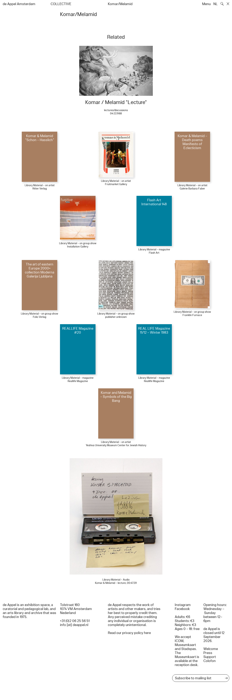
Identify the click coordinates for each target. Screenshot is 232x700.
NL (215, 4)
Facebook (182, 609)
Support (209, 657)
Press (207, 653)
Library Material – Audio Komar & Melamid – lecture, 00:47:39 (116, 581)
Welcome (210, 649)
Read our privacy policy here (129, 633)
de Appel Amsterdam (19, 4)
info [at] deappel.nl (74, 625)
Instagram (183, 605)
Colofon (209, 661)
